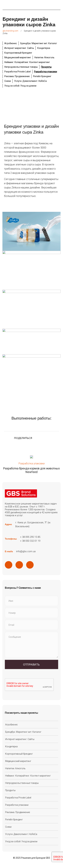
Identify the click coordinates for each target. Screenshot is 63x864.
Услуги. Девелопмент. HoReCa (30, 81)
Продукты (46, 67)
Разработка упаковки (45, 71)
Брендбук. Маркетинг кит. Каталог (38, 43)
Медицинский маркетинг (17, 57)
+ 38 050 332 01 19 (30, 540)
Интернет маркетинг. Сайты (19, 48)
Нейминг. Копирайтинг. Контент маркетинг (27, 62)
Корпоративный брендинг (18, 52)
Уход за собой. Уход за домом (20, 85)
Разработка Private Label (17, 71)
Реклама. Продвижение (17, 76)
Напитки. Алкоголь (44, 57)
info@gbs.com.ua (26, 551)
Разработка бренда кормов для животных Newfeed (31, 470)
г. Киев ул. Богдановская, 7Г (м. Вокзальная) (33, 524)
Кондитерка (43, 48)
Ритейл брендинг (42, 76)
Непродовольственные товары (21, 67)
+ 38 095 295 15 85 (30, 536)
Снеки (7, 81)
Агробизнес (10, 43)
